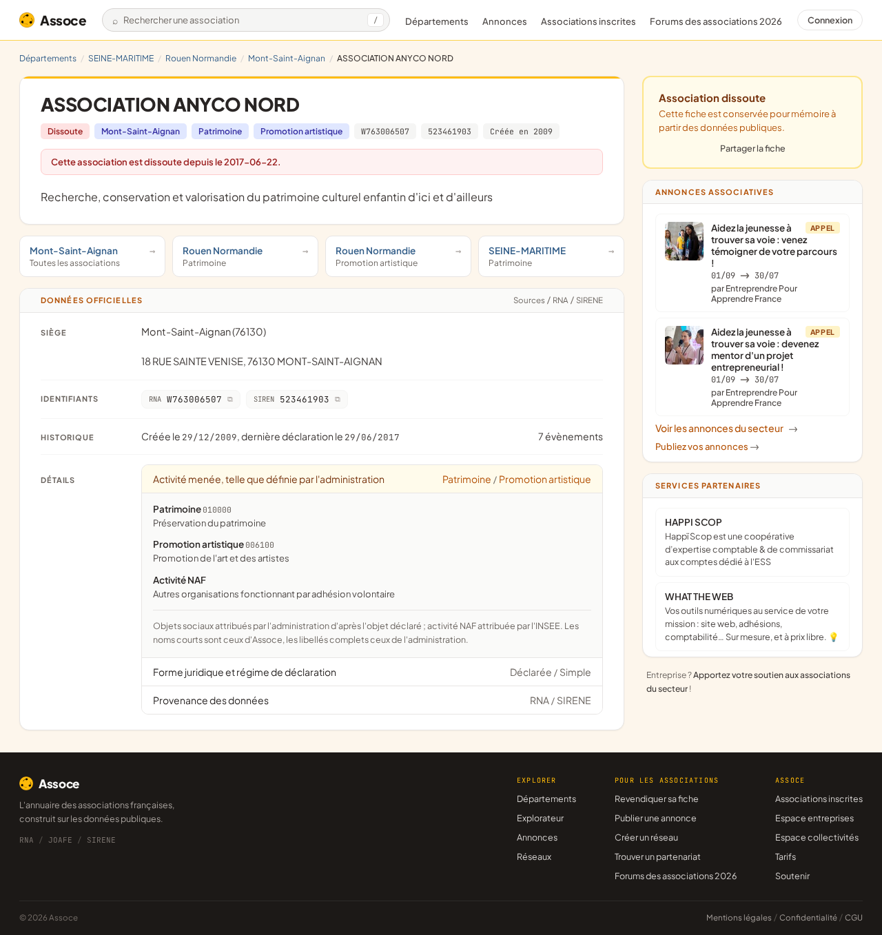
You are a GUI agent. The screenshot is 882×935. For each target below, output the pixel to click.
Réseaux (534, 856)
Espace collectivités (817, 837)
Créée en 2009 (521, 131)
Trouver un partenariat (658, 856)
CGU (854, 917)
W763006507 (385, 131)
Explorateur (540, 817)
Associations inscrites (588, 21)
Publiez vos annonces (707, 446)
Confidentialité (808, 917)
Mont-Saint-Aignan (286, 58)
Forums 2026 (716, 21)
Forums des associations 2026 (676, 875)
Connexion (830, 19)
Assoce (63, 20)
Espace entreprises (814, 817)
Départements (437, 21)
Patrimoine (220, 131)
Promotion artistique (301, 131)
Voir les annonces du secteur (726, 428)
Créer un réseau (646, 837)
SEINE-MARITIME (121, 58)
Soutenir (792, 875)
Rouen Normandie (200, 58)
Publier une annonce (656, 817)
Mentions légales (739, 917)
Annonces (504, 21)
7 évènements (570, 436)
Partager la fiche (753, 148)
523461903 (449, 131)
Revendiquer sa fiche (657, 798)
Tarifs (785, 856)
